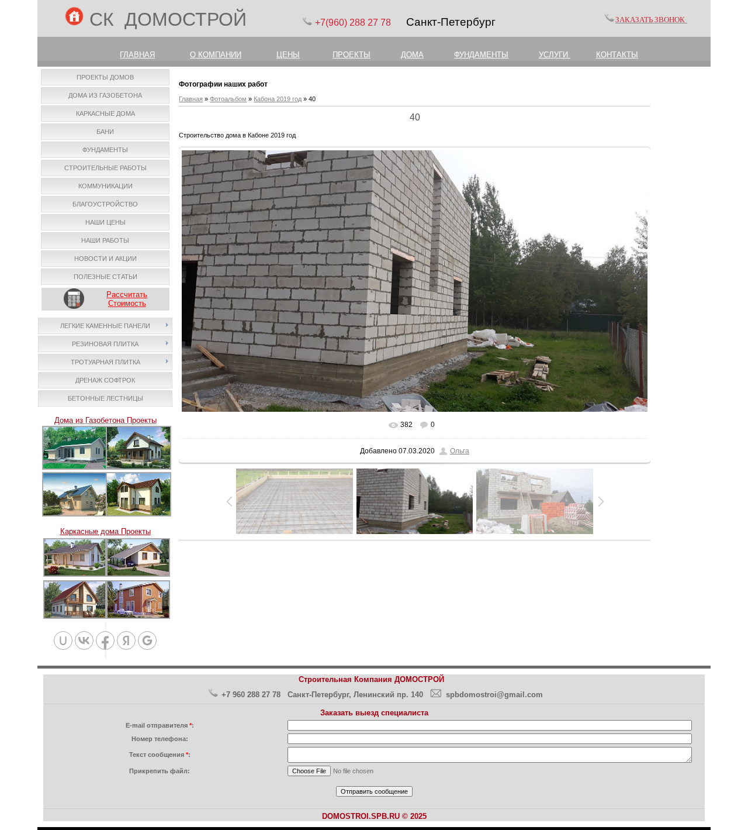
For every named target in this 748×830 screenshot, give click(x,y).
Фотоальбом (228, 98)
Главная (191, 98)
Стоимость (127, 303)
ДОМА (412, 54)
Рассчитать (126, 294)
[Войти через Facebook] (105, 640)
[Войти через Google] (147, 640)
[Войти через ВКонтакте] (84, 640)
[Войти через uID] (63, 640)
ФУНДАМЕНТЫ (481, 54)
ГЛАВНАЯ (137, 54)
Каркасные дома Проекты (105, 531)
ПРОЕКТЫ (351, 54)
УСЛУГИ (554, 54)
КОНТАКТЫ (617, 54)
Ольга (459, 451)
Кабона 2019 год (278, 98)
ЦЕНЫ (288, 54)
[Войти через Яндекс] (126, 640)
